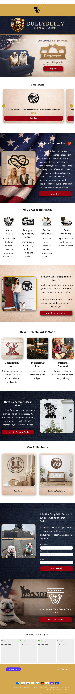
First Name (44, 545)
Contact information (63, 689)
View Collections (55, 619)
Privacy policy (54, 687)
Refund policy (43, 687)
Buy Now (33, 118)
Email (42, 559)
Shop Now (53, 68)
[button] (4, 10)
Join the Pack (56, 568)
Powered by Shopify (31, 687)
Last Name (44, 551)
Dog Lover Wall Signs (56, 491)
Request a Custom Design (18, 432)
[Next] (71, 475)
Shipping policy (50, 689)
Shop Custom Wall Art (56, 312)
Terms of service (64, 687)
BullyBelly (22, 687)
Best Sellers (19, 491)
